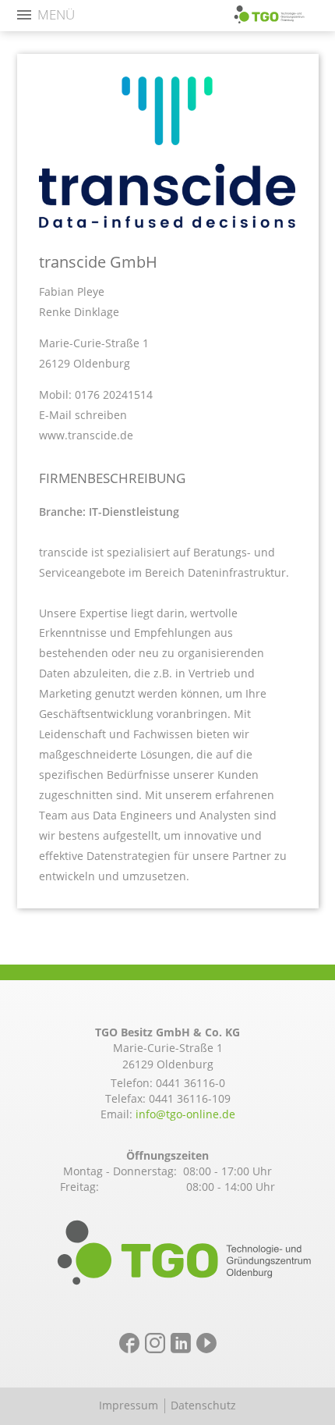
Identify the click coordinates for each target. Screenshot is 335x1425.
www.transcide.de (86, 435)
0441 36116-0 (190, 1082)
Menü (56, 14)
